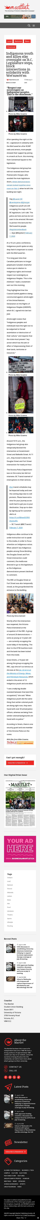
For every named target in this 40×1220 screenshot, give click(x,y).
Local (9, 41)
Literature (10, 911)
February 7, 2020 (16, 527)
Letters (9, 896)
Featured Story (10, 1176)
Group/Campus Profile (12, 1178)
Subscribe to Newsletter (16, 763)
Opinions (21, 1181)
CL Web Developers (29, 1215)
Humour (26, 1178)
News (27, 41)
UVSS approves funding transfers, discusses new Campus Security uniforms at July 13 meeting (25, 969)
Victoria (9, 889)
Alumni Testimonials (12, 1170)
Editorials (10, 892)
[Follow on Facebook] (5, 1077)
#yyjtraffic (13, 521)
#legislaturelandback (17, 229)
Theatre (10, 915)
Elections (23, 1173)
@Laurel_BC (18, 199)
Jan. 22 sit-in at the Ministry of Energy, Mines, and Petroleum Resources (19, 673)
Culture (15, 1173)
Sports (9, 918)
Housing (10, 926)
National (18, 41)
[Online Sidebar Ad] (20, 862)
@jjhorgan (25, 202)
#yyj (11, 487)
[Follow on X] (14, 1077)
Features (21, 1176)
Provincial (11, 47)
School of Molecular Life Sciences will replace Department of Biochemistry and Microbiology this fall (25, 983)
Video (19, 1187)
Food (8, 907)
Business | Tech (28, 1170)
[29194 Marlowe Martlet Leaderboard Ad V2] (20, 18)
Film (8, 904)
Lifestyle (10, 922)
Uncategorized (10, 1187)
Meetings (7, 1181)
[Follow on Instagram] (10, 1077)
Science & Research (11, 1184)
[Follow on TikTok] (18, 1077)
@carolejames (15, 202)
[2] (20, 744)
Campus (9, 877)
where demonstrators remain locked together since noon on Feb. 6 (18, 185)
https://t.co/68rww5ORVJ (19, 517)
